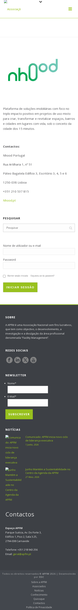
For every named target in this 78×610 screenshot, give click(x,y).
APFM (45, 573)
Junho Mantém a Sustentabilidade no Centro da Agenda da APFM (47, 471)
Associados (39, 586)
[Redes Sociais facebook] (9, 360)
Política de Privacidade (39, 607)
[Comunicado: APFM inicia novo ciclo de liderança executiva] (13, 450)
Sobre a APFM (39, 582)
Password (9, 260)
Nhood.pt (9, 200)
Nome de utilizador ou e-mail (22, 246)
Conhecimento (39, 594)
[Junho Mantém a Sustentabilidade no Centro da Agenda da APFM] (13, 484)
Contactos (39, 603)
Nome (12, 383)
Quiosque (39, 599)
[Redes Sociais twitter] (25, 360)
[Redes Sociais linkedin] (17, 360)
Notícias (39, 590)
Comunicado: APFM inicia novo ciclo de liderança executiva (46, 438)
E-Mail (12, 396)
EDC (41, 576)
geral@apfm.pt (22, 554)
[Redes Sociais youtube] (33, 360)
